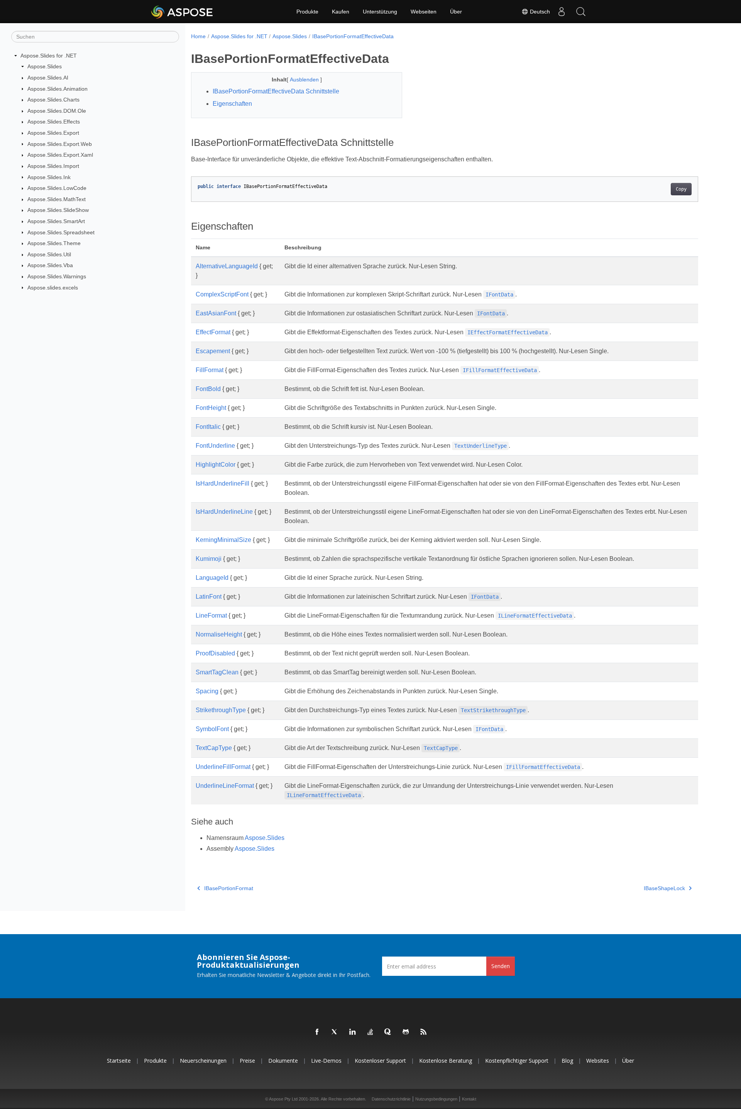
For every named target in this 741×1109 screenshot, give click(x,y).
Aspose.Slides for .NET (48, 55)
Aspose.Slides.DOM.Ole (56, 111)
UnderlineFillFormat (223, 767)
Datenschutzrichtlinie (391, 1099)
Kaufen (340, 11)
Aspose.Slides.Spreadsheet (61, 232)
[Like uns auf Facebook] (317, 1032)
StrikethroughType (221, 710)
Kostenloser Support (380, 1060)
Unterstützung (380, 11)
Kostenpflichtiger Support (516, 1060)
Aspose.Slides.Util (49, 254)
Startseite (119, 1060)
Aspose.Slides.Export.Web (59, 144)
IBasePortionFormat (228, 888)
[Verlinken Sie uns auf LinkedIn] (353, 1032)
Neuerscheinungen (203, 1060)
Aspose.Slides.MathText (56, 199)
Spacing (207, 691)
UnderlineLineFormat (225, 785)
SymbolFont (212, 729)
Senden (500, 966)
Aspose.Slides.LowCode (56, 188)
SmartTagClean (217, 672)
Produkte (307, 11)
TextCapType (214, 748)
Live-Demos (326, 1060)
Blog (567, 1060)
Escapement (213, 351)
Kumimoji (209, 558)
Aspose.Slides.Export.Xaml (60, 155)
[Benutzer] (561, 11)
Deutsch (539, 11)
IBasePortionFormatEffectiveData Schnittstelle (276, 91)
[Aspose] (182, 11)
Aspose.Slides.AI (47, 77)
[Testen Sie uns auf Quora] (388, 1032)
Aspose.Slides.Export (53, 133)
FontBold (208, 389)
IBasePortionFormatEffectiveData (353, 36)
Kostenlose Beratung (445, 1060)
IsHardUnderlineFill (222, 483)
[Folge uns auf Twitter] (335, 1032)
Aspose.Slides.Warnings (56, 276)
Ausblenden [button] (305, 79)
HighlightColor (215, 464)
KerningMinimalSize (223, 540)
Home (198, 36)
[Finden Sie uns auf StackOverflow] (370, 1032)
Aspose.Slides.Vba (50, 265)
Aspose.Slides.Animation (57, 89)
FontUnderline (215, 445)
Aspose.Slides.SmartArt (56, 221)
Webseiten (423, 11)
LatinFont (209, 596)
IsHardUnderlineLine (224, 511)
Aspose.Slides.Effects (53, 122)
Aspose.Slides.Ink (49, 177)
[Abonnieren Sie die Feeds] (424, 1032)
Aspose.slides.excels (52, 287)
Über (456, 11)
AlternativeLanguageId (227, 266)
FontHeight (211, 408)
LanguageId (212, 577)
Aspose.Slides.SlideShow (58, 210)
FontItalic (208, 426)
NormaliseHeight (219, 634)
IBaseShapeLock (664, 888)
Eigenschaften (232, 103)
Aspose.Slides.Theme (54, 243)
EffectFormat (213, 332)
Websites (597, 1060)
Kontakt (469, 1099)
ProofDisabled (215, 653)
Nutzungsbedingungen (436, 1099)
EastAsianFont (216, 313)
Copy (681, 189)
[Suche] (580, 11)
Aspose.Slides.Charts (53, 100)
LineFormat (211, 615)
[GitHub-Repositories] (406, 1032)
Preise (247, 1060)
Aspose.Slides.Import (53, 166)
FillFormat (209, 370)
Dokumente (283, 1060)
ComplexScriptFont (222, 294)
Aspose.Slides (44, 66)
